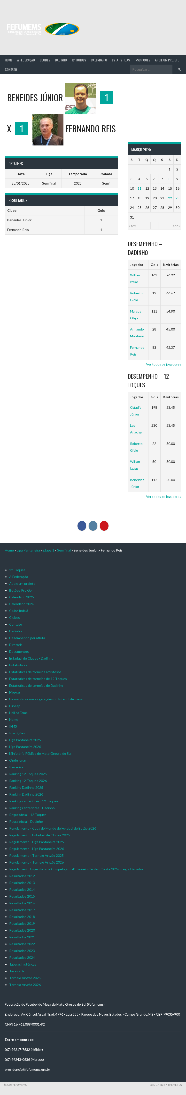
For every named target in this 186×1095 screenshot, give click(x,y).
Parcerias (16, 767)
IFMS (13, 726)
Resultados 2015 (22, 896)
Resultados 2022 (22, 944)
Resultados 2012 (22, 876)
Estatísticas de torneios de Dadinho (36, 685)
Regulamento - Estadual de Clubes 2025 (39, 835)
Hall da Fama (18, 713)
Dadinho (61, 59)
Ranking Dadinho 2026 (26, 794)
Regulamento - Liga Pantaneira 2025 (36, 842)
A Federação (26, 59)
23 (177, 198)
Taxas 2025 (17, 971)
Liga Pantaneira (28, 550)
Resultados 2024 (22, 957)
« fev (132, 226)
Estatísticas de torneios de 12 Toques (38, 679)
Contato (11, 69)
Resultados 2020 (22, 930)
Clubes (45, 59)
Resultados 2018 (22, 917)
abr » (176, 226)
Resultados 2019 (22, 923)
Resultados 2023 (22, 951)
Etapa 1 (48, 550)
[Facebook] (82, 526)
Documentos (19, 651)
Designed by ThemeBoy (166, 1084)
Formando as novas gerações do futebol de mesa (46, 699)
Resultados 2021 (22, 937)
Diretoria (16, 645)
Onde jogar (17, 760)
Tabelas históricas (22, 964)
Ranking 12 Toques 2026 (28, 781)
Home (8, 59)
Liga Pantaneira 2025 (25, 740)
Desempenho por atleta (27, 638)
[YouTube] (104, 526)
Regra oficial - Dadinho (26, 821)
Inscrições (142, 59)
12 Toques (79, 59)
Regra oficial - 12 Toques (27, 815)
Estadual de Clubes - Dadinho (31, 658)
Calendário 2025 (21, 597)
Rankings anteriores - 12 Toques (33, 801)
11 (139, 188)
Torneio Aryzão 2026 (25, 985)
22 (170, 198)
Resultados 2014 (22, 889)
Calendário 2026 (21, 604)
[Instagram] (93, 526)
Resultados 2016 (22, 903)
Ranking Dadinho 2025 (26, 787)
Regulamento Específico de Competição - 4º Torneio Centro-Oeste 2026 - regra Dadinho (76, 869)
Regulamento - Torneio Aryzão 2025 (36, 855)
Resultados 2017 (22, 910)
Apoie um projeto (167, 59)
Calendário (99, 59)
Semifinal (64, 550)
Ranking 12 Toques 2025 (28, 774)
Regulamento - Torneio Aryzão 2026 (36, 862)
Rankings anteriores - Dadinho (32, 808)
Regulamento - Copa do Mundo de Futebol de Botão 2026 (52, 828)
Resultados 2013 (22, 883)
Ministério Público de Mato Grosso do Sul (40, 753)
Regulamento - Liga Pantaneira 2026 (36, 849)
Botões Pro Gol (20, 590)
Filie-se (14, 692)
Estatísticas (121, 59)
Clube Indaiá (18, 611)
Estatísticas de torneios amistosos (35, 672)
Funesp (14, 706)
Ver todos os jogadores (163, 364)
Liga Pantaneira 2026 (25, 747)
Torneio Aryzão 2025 (25, 978)
